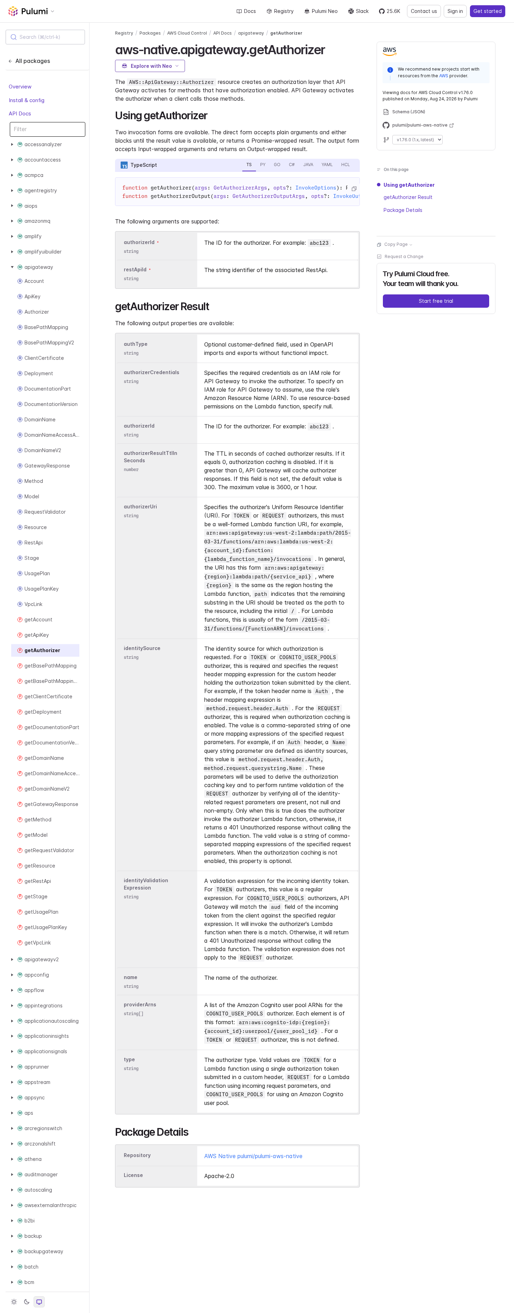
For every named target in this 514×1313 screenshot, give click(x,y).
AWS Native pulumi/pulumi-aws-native (253, 1156)
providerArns (140, 1004)
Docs (250, 11)
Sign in (455, 11)
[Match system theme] (39, 1301)
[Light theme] (14, 1301)
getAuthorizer (286, 33)
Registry (284, 11)
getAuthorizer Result (408, 197)
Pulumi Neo (325, 11)
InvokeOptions (315, 188)
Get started (487, 11)
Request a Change (404, 256)
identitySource (142, 648)
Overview (20, 86)
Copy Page (396, 244)
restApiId (135, 269)
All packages (32, 60)
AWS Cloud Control (187, 33)
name (130, 977)
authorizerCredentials (151, 372)
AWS (443, 75)
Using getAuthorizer (409, 185)
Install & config (26, 100)
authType (136, 344)
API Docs (20, 113)
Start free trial (436, 301)
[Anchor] (331, 48)
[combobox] (45, 37)
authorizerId (139, 242)
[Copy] (354, 189)
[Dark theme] (26, 1301)
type (129, 1059)
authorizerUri (140, 506)
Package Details (403, 210)
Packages (150, 33)
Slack (362, 11)
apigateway (251, 33)
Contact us (424, 11)
